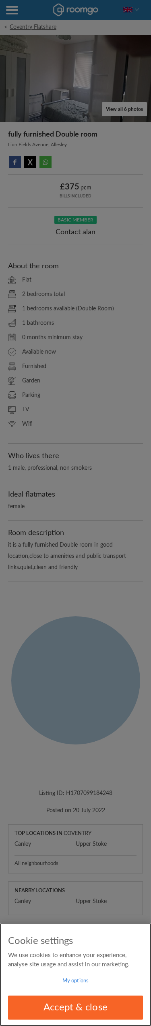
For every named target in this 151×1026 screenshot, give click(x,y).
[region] (75, 974)
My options (75, 981)
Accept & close (75, 1007)
